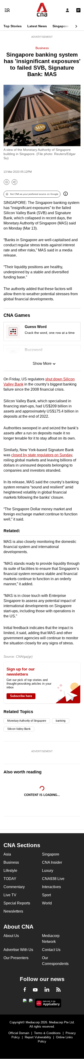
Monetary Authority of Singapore (26, 720)
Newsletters (13, 911)
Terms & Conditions (47, 1033)
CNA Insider (52, 862)
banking (61, 720)
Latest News (37, 26)
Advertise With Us (18, 950)
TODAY (10, 879)
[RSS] (58, 990)
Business (42, 48)
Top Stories (13, 26)
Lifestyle (10, 871)
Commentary (14, 887)
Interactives (51, 887)
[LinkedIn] (47, 990)
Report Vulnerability (38, 1037)
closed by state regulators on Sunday (41, 455)
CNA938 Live (53, 879)
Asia (7, 854)
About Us (11, 936)
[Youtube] (35, 990)
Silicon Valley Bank (19, 729)
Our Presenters (16, 958)
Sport (46, 895)
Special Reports (17, 903)
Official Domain (18, 1033)
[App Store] (31, 1002)
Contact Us (51, 950)
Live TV (10, 895)
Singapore (60, 26)
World (47, 903)
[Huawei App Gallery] (48, 1003)
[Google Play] (25, 1002)
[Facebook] (25, 990)
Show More (42, 363)
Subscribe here (21, 696)
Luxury (47, 871)
